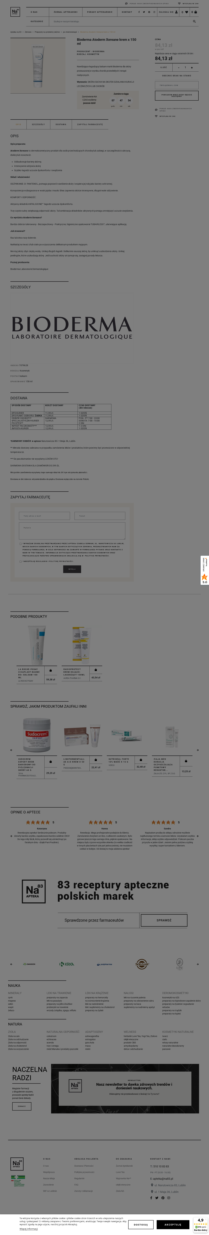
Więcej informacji (29, 1228)
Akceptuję (173, 1224)
